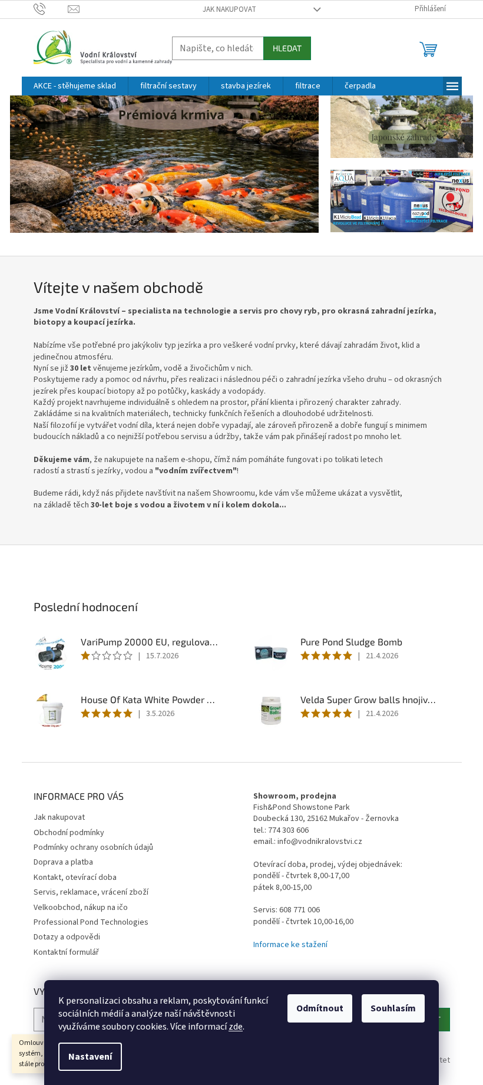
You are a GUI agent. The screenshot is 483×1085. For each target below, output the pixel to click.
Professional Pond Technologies (91, 922)
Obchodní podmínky (69, 833)
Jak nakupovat (229, 9)
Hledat (287, 48)
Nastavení (90, 1056)
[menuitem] (75, 86)
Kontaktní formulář (66, 952)
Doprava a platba (63, 862)
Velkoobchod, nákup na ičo (81, 907)
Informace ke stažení (290, 945)
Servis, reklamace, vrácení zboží (91, 892)
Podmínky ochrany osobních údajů (93, 847)
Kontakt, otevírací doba (75, 877)
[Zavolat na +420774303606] (51, 9)
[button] (33, 164)
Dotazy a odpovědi (67, 937)
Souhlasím (393, 1008)
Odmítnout (319, 1008)
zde (236, 1026)
